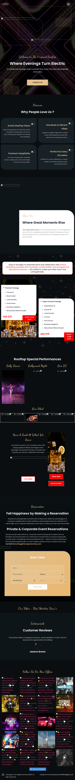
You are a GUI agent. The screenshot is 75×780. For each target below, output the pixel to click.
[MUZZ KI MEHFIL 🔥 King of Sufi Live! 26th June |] (64, 685)
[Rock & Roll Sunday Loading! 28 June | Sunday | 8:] (28, 685)
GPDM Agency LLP (66, 775)
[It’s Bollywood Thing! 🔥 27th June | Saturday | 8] (46, 685)
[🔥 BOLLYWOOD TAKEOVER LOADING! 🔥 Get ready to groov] (64, 757)
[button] (68, 4)
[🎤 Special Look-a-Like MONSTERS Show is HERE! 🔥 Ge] (28, 721)
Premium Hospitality (19, 153)
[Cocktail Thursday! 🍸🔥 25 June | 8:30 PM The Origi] (10, 703)
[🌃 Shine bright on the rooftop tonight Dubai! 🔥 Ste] (10, 757)
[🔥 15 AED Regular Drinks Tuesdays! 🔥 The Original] (64, 739)
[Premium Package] (4, 288)
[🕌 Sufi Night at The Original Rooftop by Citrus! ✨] (10, 721)
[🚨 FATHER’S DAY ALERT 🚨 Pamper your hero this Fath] (64, 703)
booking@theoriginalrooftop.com (27, 544)
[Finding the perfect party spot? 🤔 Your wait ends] (10, 739)
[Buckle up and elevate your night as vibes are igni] (10, 685)
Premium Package (12, 288)
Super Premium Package (52, 301)
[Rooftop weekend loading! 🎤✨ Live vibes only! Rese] (46, 757)
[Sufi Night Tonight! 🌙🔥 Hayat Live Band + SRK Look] (28, 757)
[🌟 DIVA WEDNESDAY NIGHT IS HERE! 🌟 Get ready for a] (28, 703)
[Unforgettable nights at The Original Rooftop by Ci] (46, 703)
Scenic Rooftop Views (19, 125)
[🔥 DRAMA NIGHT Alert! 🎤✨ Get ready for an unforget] (28, 739)
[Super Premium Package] (41, 301)
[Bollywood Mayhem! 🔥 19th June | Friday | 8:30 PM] (64, 721)
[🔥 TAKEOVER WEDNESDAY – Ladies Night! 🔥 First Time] (46, 739)
